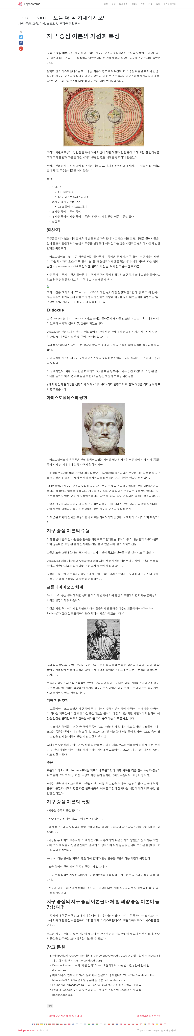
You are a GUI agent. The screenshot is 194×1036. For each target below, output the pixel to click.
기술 (150, 4)
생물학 (134, 4)
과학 (106, 4)
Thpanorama (31, 4)
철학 (158, 4)
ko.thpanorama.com (28, 1030)
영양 (113, 4)
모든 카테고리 (170, 4)
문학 (143, 4)
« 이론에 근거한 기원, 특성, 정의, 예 (64, 1015)
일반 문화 (123, 4)
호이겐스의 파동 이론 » (149, 1015)
